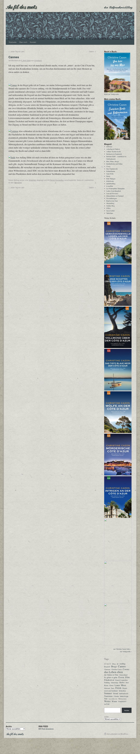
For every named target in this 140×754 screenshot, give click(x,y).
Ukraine (116, 696)
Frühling (107, 682)
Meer (123, 685)
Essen (121, 677)
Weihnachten (122, 699)
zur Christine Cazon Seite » (122, 649)
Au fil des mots (21, 6)
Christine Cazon (116, 669)
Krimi (106, 685)
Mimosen (107, 688)
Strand (115, 693)
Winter (114, 701)
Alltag (114, 664)
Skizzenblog (110, 203)
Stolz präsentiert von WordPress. (117, 734)
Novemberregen (111, 198)
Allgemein (32, 180)
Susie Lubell (110, 211)
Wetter (107, 701)
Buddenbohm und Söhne (114, 164)
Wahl (105, 699)
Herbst (122, 682)
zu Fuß (106, 704)
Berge (114, 666)
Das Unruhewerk (112, 169)
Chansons (107, 669)
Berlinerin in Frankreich (114, 154)
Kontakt (33, 42)
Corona (126, 669)
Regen (124, 688)
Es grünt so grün (110, 677)
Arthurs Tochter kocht (113, 151)
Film (127, 677)
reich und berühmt (111, 690)
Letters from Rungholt (113, 191)
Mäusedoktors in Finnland (114, 196)
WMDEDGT (122, 701)
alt (117, 664)
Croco (108, 166)
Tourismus (108, 696)
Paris (112, 688)
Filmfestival (109, 680)
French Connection (57, 180)
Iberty (108, 176)
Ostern (92, 51)
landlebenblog (110, 183)
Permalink (18, 182)
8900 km (109, 146)
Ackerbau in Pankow (113, 149)
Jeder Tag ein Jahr (16, 51)
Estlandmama (110, 171)
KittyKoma (110, 181)
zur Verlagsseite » (126, 651)
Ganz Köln (109, 174)
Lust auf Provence (112, 193)
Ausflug (122, 664)
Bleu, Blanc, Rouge (112, 161)
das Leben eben (113, 672)
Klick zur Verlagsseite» (111, 94)
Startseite (12, 42)
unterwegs (124, 696)
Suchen (126, 710)
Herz (127, 682)
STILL (108, 208)
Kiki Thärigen (110, 179)
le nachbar (109, 186)
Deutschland (123, 675)
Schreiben (122, 691)
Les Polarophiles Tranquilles (115, 188)
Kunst (111, 685)
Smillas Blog (110, 206)
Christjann (38, 60)
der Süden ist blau (111, 675)
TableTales (109, 213)
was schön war (113, 699)
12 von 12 (107, 664)
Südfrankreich (123, 694)
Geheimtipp (114, 683)
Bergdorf (107, 667)
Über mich (23, 42)
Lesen (117, 685)
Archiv (106, 717)
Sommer (108, 693)
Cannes (122, 666)
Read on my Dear (112, 201)
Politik (118, 688)
